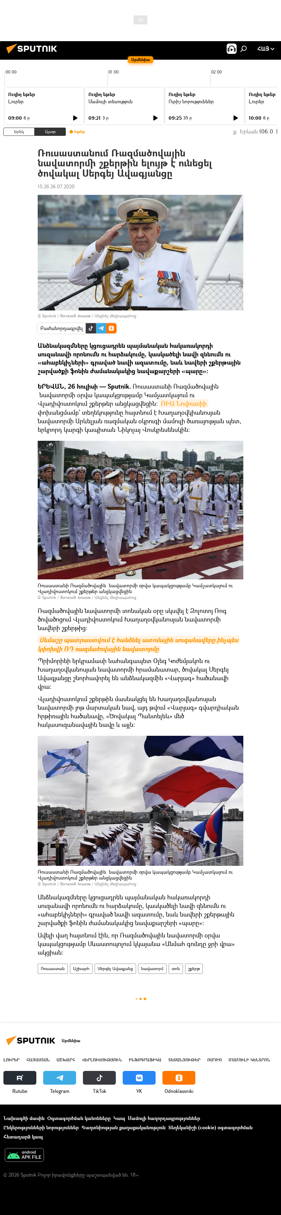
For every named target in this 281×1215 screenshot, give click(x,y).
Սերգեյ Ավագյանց (115, 968)
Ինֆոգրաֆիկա (145, 1060)
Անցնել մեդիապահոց (115, 316)
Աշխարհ (81, 968)
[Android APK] (24, 1155)
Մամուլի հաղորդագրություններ (164, 1118)
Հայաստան (38, 1060)
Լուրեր (16, 101)
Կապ (119, 1118)
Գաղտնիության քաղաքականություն (124, 1127)
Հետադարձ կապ (23, 1136)
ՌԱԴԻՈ (214, 1060)
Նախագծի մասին (24, 1118)
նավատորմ (152, 968)
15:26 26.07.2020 (56, 186)
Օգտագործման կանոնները (79, 1118)
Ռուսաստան (53, 968)
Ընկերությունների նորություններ (41, 1127)
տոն (176, 968)
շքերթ (194, 968)
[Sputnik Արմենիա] (33, 54)
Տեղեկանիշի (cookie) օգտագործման (210, 1127)
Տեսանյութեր (184, 1060)
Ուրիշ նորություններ (191, 101)
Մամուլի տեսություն (110, 101)
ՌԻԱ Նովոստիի (184, 403)
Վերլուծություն (102, 1060)
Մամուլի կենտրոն (249, 1060)
